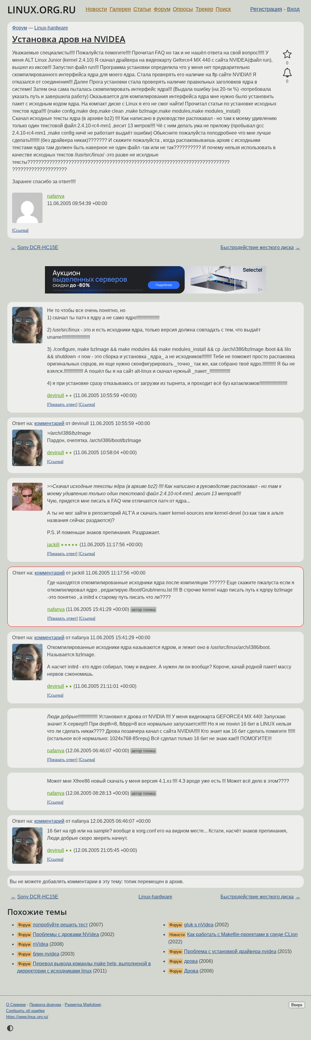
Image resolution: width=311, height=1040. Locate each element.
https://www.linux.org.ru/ (27, 1016)
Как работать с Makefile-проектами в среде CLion (242, 934)
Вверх (296, 1005)
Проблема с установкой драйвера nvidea (230, 951)
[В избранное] (287, 54)
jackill (53, 544)
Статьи (142, 9)
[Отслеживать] (287, 72)
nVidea (40, 944)
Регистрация (266, 9)
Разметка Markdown (83, 1004)
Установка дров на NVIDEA (68, 39)
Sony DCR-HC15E (37, 247)
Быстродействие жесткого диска (257, 247)
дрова (191, 961)
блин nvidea (46, 953)
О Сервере (16, 1004)
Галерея (120, 9)
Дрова (191, 970)
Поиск (223, 9)
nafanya (55, 196)
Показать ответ (62, 404)
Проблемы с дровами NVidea (66, 934)
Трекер (204, 9)
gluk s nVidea (199, 924)
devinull (55, 395)
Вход (293, 9)
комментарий (49, 423)
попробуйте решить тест (60, 924)
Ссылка (20, 230)
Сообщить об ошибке (25, 1010)
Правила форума (45, 1004)
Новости (96, 9)
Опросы (183, 9)
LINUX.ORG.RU (41, 9)
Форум (162, 9)
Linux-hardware (51, 27)
